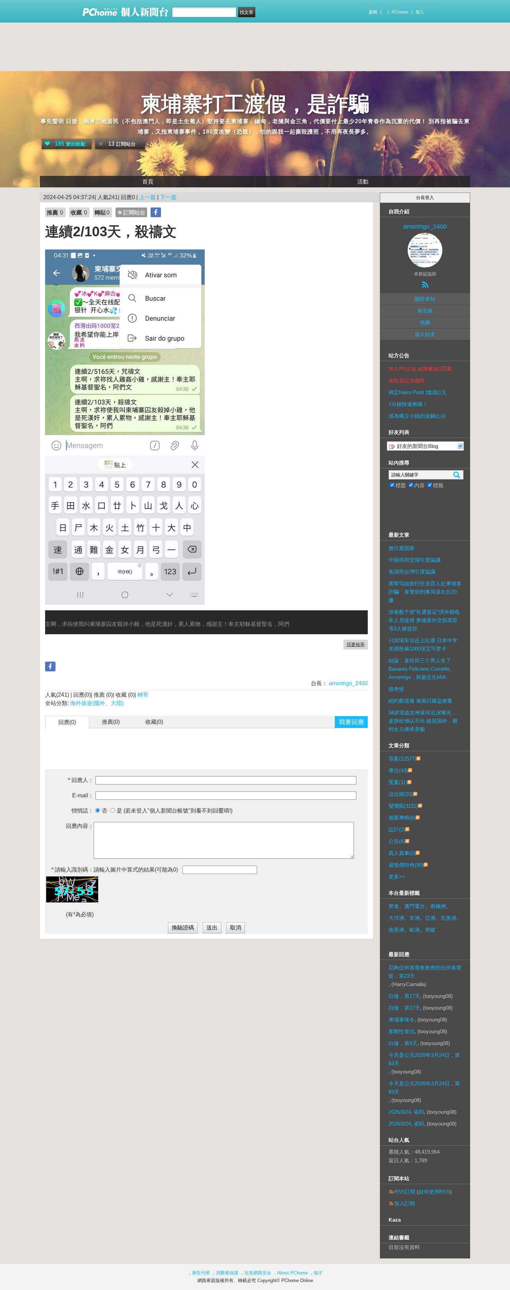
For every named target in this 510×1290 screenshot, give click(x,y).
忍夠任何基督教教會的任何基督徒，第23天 (425, 972)
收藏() (154, 722)
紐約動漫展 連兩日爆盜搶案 (420, 701)
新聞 (373, 12)
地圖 (425, 322)
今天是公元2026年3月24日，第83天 (424, 1059)
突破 (430, 930)
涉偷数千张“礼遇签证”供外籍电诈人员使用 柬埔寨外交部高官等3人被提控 (424, 620)
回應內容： (80, 826)
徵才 (318, 1272)
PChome (400, 12)
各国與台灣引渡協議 (412, 572)
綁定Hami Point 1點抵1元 (418, 392)
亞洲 (430, 918)
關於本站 (425, 299)
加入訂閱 (404, 1203)
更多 (397, 877)
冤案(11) (398, 782)
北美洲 (448, 918)
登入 (420, 12)
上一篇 (147, 197)
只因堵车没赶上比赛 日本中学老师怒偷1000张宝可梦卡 (423, 644)
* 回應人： (81, 780)
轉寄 (142, 695)
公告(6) (397, 841)
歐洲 (414, 930)
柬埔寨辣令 (402, 1019)
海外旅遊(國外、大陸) (97, 703)
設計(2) (397, 829)
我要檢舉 (356, 644)
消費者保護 (227, 1272)
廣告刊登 (201, 1272)
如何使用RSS (434, 1192)
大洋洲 (396, 918)
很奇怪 (396, 689)
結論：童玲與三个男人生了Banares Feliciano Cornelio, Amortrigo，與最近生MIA (420, 668)
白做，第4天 (403, 1043)
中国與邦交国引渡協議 (415, 560)
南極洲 (438, 906)
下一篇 (168, 197)
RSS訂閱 (404, 1192)
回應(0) (67, 722)
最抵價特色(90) (406, 865)
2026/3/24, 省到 (406, 1112)
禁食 (394, 906)
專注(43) (398, 770)
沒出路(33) (401, 794)
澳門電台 (414, 906)
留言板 (425, 311)
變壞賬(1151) (403, 806)
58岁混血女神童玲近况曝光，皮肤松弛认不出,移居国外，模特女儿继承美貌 (423, 721)
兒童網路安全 (257, 1272)
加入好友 (425, 334)
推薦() (111, 722)
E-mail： (83, 795)
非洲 (414, 918)
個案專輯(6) (402, 818)
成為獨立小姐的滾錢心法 (417, 416)
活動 (362, 182)
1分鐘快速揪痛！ (408, 404)
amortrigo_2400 (348, 683)
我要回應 (351, 722)
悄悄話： (82, 811)
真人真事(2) (402, 853)
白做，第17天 (404, 996)
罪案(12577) (402, 759)
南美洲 (396, 930)
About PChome (292, 1272)
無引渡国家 (402, 548)
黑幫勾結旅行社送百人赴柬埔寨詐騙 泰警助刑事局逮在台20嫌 (425, 591)
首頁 (147, 182)
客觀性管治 (402, 1031)
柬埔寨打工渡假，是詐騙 (255, 104)
